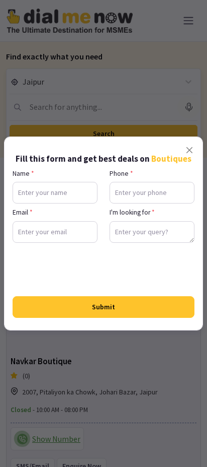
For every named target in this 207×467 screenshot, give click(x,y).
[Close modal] (189, 150)
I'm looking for (132, 212)
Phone (121, 173)
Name (23, 173)
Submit (103, 306)
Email (23, 212)
